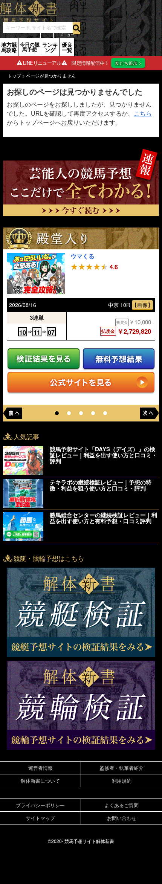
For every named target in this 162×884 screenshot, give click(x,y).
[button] (57, 413)
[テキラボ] (24, 493)
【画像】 (142, 304)
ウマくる (82, 256)
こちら (143, 113)
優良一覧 (67, 47)
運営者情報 (40, 767)
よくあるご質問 (121, 805)
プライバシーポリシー (40, 805)
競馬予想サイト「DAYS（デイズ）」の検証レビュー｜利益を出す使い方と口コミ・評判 (103, 455)
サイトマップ (40, 817)
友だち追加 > (128, 63)
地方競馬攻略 (9, 47)
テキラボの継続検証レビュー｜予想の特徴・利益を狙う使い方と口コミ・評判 (100, 485)
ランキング (50, 47)
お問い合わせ (121, 817)
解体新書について (40, 780)
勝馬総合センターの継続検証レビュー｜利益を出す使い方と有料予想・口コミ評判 (103, 518)
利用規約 (121, 780)
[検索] (76, 28)
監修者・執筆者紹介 (121, 767)
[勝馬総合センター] (24, 526)
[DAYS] (24, 460)
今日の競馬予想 (30, 47)
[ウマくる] (36, 274)
